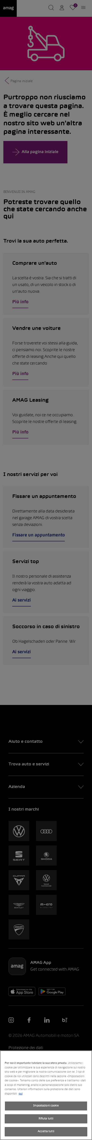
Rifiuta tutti (46, 1118)
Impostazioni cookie (46, 1105)
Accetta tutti (46, 1131)
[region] (46, 1095)
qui (21, 1094)
